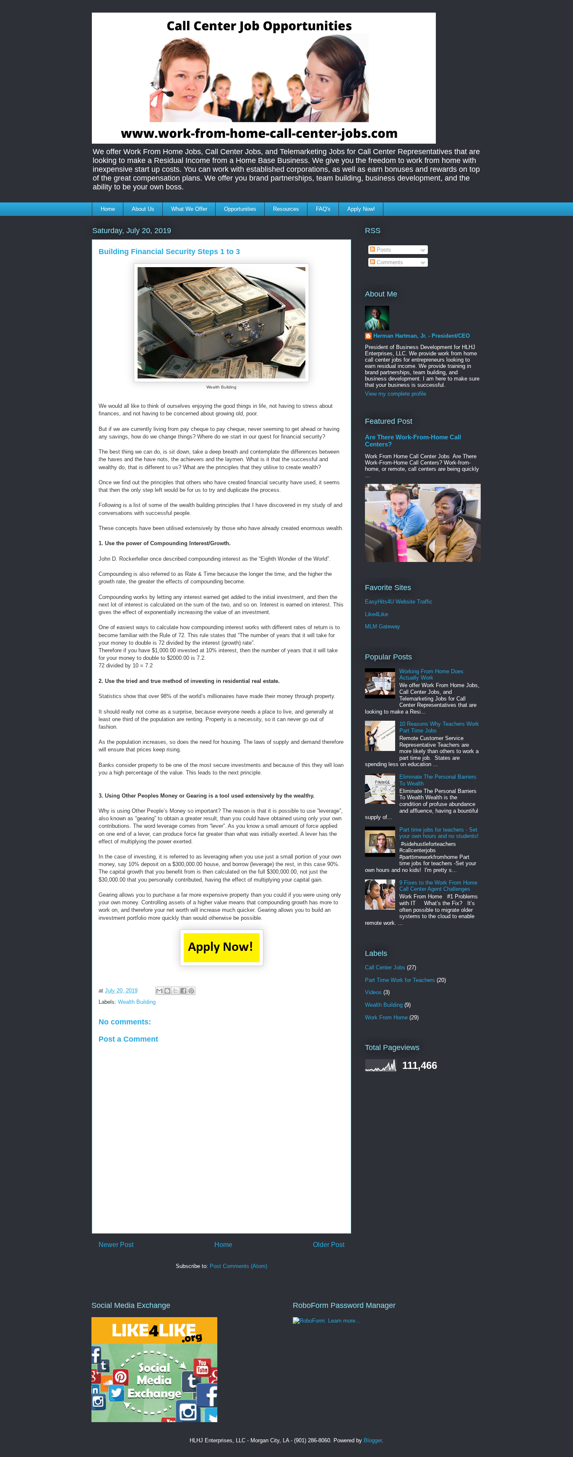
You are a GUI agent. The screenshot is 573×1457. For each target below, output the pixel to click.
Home (108, 209)
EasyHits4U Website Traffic (398, 602)
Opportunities (240, 209)
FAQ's (323, 209)
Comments (389, 262)
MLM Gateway (382, 626)
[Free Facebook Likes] (154, 1420)
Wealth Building (137, 1002)
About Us (143, 209)
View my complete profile (395, 394)
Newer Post (116, 1244)
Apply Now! (361, 209)
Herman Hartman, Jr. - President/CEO (421, 336)
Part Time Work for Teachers (400, 980)
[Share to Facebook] (183, 991)
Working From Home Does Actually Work (431, 674)
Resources (286, 209)
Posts (383, 250)
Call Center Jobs (385, 967)
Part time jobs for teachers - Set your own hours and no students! (439, 833)
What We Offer (189, 209)
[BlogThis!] (167, 991)
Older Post (328, 1244)
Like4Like (376, 614)
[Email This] (159, 991)
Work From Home (386, 1017)
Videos (373, 992)
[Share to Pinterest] (191, 991)
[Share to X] (175, 991)
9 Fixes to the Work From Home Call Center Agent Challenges (438, 886)
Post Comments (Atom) (238, 1266)
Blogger (373, 1440)
